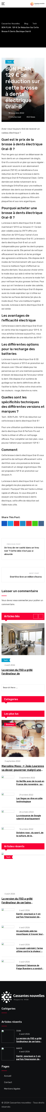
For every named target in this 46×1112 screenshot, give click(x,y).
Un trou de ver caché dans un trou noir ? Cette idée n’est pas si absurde (21, 550)
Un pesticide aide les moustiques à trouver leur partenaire (29, 934)
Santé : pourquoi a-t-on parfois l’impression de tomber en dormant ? (28, 917)
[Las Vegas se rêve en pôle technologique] (8, 798)
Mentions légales (12, 1088)
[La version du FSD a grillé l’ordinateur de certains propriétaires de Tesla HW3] (23, 871)
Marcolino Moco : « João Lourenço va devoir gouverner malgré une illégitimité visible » (23, 770)
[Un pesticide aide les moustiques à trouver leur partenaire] (8, 931)
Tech (18, 1030)
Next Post (34, 573)
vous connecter (20, 600)
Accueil (7, 1076)
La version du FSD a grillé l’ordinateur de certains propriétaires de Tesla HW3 (18, 902)
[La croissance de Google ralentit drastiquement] (8, 815)
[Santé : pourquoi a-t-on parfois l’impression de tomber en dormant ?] (8, 913)
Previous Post (14, 544)
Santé (19, 1048)
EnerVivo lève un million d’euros (26, 577)
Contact (8, 1082)
